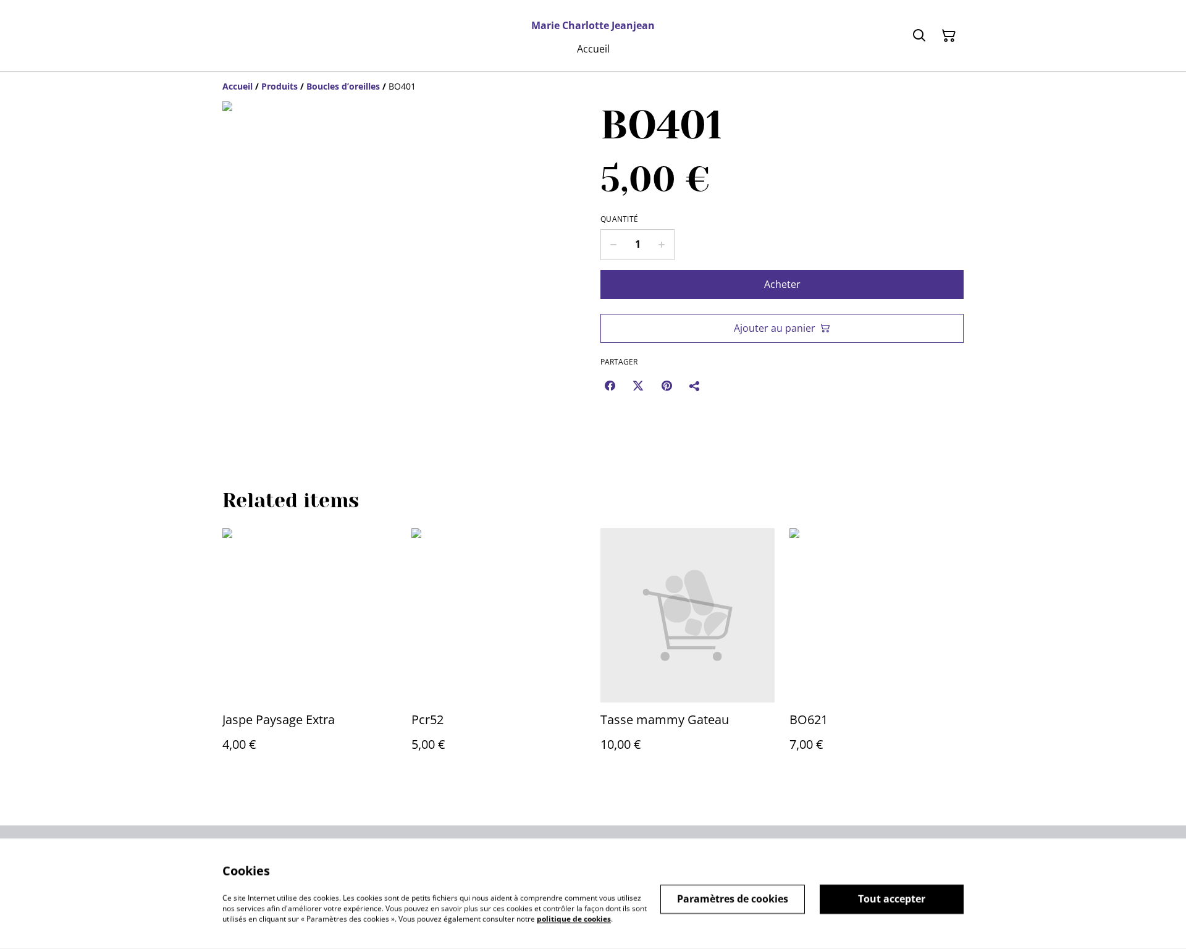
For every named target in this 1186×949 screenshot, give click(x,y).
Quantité (619, 219)
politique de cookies (574, 918)
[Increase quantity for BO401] (662, 244)
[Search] (919, 35)
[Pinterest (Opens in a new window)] (666, 385)
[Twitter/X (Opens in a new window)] (638, 385)
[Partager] (695, 385)
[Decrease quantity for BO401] (613, 244)
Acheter (782, 284)
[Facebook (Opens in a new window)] (609, 385)
